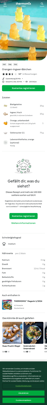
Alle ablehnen (23, 393)
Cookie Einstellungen (24, 386)
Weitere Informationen (23, 223)
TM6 (10, 64)
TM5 (15, 64)
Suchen (42, 6)
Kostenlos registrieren (23, 88)
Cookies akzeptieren (23, 400)
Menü (5, 6)
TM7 (4, 64)
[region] (23, 383)
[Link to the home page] (23, 4)
